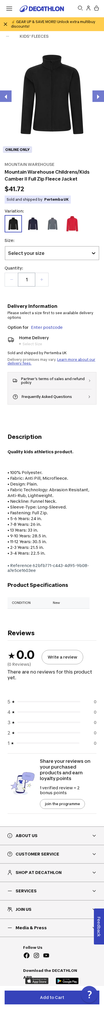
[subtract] (11, 280)
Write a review (62, 657)
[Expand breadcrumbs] (7, 36)
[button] (89, 994)
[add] (42, 280)
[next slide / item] (98, 96)
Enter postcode (47, 327)
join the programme (62, 804)
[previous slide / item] (6, 96)
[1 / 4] (52, 94)
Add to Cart (52, 997)
